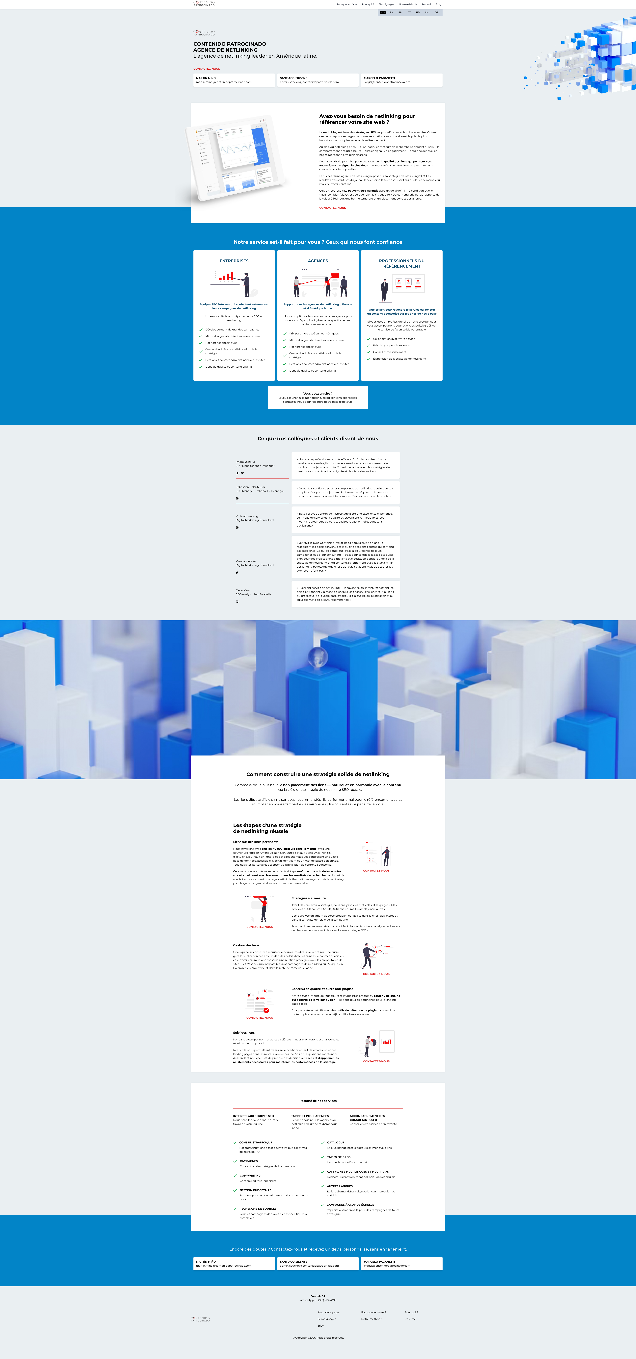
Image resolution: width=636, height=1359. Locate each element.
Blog (438, 4)
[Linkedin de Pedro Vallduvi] (237, 473)
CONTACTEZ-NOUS (332, 207)
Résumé (410, 1319)
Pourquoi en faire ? (348, 4)
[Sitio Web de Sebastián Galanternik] (237, 498)
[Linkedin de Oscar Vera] (237, 601)
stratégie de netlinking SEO (406, 176)
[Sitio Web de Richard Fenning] (237, 527)
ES (391, 12)
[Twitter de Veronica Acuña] (237, 572)
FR (418, 12)
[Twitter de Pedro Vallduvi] (242, 473)
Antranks (338, 909)
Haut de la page (328, 1312)
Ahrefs (327, 909)
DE (437, 12)
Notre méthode (408, 4)
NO (427, 12)
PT (409, 12)
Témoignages (386, 4)
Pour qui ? (368, 4)
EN (400, 12)
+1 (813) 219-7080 (326, 1300)
